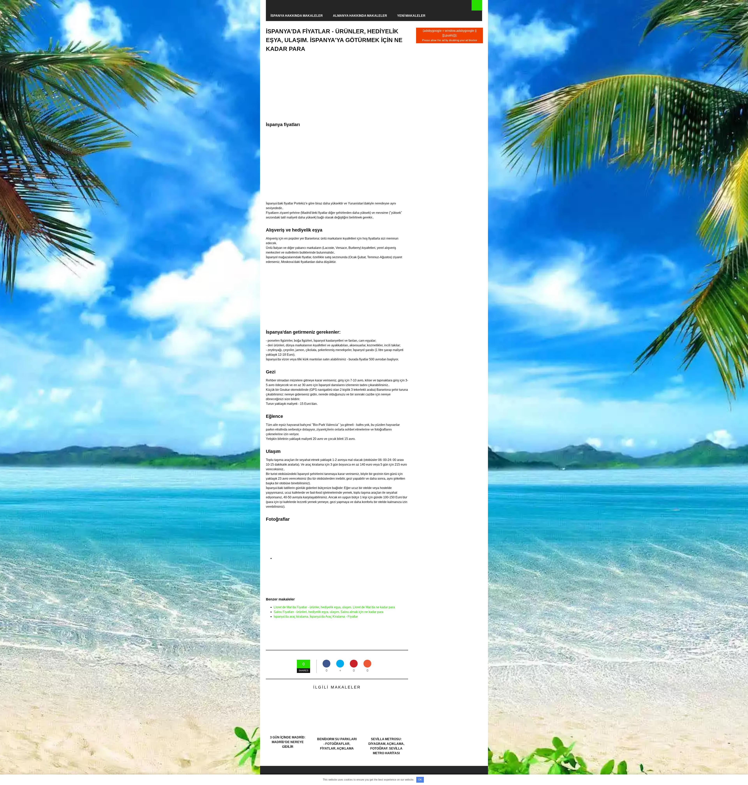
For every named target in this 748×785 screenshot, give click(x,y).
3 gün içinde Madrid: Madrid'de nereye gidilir (287, 742)
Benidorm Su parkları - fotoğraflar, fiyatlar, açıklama (337, 743)
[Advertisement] (337, 87)
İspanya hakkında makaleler (297, 15)
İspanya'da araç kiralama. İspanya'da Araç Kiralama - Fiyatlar (316, 616)
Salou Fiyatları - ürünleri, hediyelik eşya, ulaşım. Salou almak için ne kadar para (328, 612)
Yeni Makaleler (411, 15)
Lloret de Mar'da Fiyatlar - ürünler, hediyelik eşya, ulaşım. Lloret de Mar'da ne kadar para (334, 607)
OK (420, 779)
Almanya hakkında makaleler (360, 15)
